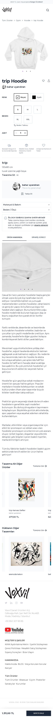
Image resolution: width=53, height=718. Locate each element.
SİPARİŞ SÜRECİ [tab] (38, 237)
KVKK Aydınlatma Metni (17, 644)
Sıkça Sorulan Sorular (35, 664)
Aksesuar (23, 680)
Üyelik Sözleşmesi (39, 644)
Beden (5, 116)
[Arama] (47, 10)
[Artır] (25, 133)
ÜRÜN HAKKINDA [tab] (14, 237)
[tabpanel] (26, 349)
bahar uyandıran (30, 185)
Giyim (18, 20)
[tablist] (26, 237)
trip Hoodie (38, 20)
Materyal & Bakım (12, 205)
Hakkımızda (11, 664)
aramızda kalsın (16, 574)
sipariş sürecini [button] (41, 225)
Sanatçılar (10, 684)
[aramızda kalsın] (26, 554)
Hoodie (27, 20)
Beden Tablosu (22, 125)
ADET (4, 133)
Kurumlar (21, 684)
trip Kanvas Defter (17, 510)
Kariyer (8, 668)
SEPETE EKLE (38, 713)
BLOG (21, 664)
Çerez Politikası (12, 648)
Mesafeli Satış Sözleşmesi (34, 648)
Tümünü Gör (38, 466)
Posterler (40, 680)
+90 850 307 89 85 (14, 621)
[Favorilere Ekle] (43, 81)
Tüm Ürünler (7, 20)
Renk (4, 97)
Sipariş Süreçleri (13, 652)
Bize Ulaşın (28, 652)
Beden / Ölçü (9, 210)
